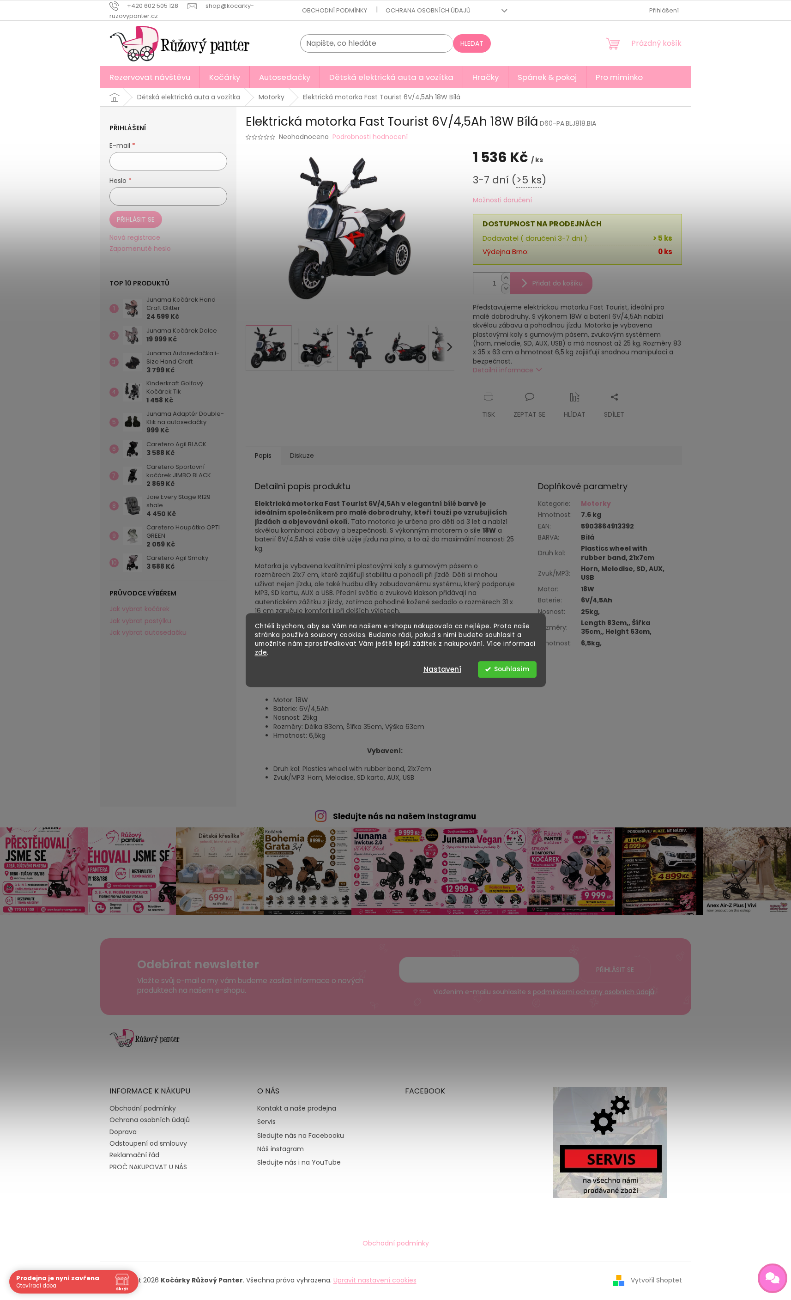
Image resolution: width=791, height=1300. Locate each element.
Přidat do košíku (557, 283)
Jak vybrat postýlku (140, 621)
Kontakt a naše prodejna (296, 1108)
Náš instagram (280, 1149)
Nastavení (442, 669)
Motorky (596, 503)
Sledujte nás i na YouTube (299, 1162)
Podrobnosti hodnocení (370, 137)
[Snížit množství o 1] (505, 288)
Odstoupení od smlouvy (148, 1143)
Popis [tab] (263, 455)
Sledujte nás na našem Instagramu (404, 816)
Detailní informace (503, 370)
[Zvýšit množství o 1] (505, 278)
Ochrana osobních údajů (428, 10)
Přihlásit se (136, 219)
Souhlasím (511, 669)
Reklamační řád (134, 1155)
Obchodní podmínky (334, 10)
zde (261, 652)
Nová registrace (134, 237)
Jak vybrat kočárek (139, 609)
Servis (266, 1122)
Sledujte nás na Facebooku (300, 1135)
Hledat (471, 43)
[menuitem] (149, 77)
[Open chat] (772, 1278)
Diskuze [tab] (302, 455)
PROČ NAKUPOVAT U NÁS (148, 1167)
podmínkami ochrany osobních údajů (593, 991)
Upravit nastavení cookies (375, 1280)
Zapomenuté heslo (140, 248)
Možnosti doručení (502, 200)
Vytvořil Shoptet (656, 1280)
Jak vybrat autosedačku (148, 632)
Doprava (123, 1131)
